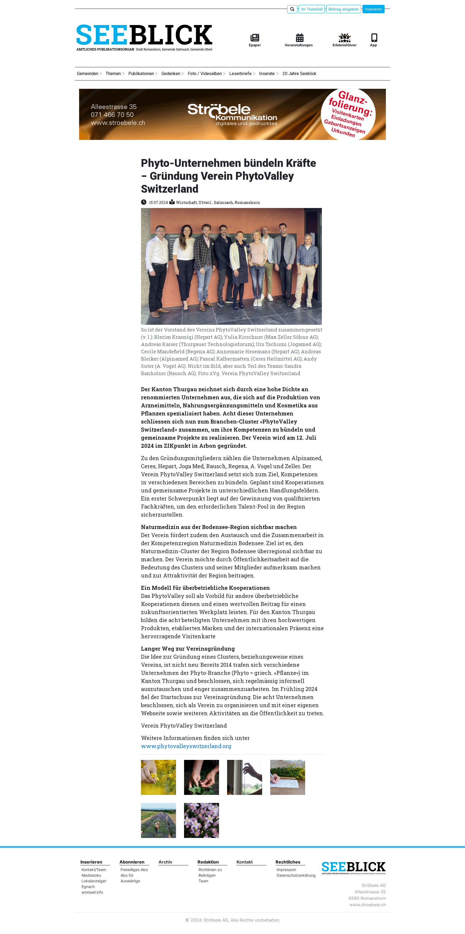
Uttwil (205, 202)
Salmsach (223, 202)
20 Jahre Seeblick (299, 73)
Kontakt (245, 862)
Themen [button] (113, 73)
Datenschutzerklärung (296, 875)
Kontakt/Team (94, 869)
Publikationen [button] (141, 73)
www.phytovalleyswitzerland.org (186, 745)
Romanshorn (247, 202)
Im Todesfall (311, 9)
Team (203, 881)
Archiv (165, 862)
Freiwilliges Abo (134, 869)
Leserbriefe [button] (240, 73)
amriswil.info (92, 892)
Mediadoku (91, 875)
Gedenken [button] (170, 73)
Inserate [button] (267, 73)
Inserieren (373, 9)
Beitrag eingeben (344, 9)
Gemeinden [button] (87, 73)
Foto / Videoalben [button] (205, 73)
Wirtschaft (186, 202)
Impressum (286, 869)
